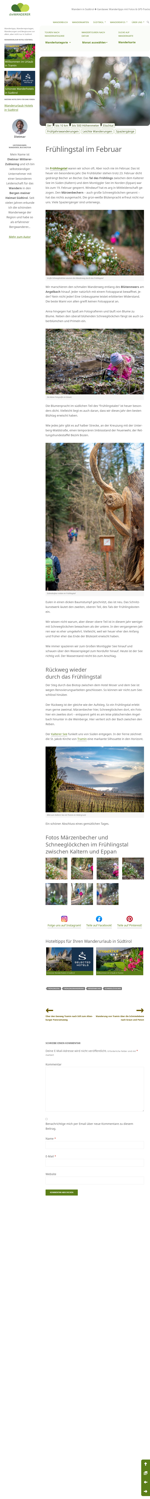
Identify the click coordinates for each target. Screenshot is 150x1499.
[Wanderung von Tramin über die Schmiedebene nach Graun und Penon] (145, 1491)
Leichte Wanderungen (97, 131)
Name (51, 1139)
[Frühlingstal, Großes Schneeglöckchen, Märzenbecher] (56, 868)
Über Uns (137, 22)
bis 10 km (62, 125)
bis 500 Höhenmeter (85, 125)
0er (49, 125)
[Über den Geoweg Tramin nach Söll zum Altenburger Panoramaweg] (145, 1482)
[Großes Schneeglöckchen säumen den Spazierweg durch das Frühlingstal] (95, 243)
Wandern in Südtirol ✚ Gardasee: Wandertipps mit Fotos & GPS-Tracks (110, 9)
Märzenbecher (94, 988)
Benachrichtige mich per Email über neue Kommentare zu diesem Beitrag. (89, 1126)
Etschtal (108, 125)
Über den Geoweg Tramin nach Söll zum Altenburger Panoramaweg (69, 1018)
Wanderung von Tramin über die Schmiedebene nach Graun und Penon (120, 1018)
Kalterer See (59, 734)
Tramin (82, 739)
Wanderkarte (126, 42)
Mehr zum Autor (20, 237)
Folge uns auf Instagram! (64, 925)
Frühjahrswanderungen (63, 131)
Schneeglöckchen (113, 988)
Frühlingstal (54, 988)
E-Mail (51, 1156)
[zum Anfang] (145, 1464)
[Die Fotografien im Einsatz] (95, 361)
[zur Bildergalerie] (145, 1473)
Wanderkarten (80, 22)
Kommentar (54, 1064)
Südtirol (98, 22)
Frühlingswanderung (74, 988)
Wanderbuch (60, 22)
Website (51, 1174)
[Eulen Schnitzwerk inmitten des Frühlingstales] (95, 517)
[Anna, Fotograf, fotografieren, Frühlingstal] (108, 868)
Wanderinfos (117, 22)
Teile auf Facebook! (99, 925)
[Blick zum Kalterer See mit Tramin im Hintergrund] (95, 779)
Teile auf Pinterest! (129, 925)
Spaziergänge (125, 131)
